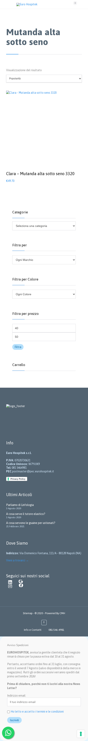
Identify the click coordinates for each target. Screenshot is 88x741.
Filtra (18, 347)
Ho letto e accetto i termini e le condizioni (37, 711)
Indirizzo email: (16, 695)
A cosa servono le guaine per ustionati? (30, 523)
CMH (62, 613)
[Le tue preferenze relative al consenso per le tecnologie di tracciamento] (81, 734)
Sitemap (28, 613)
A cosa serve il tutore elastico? (25, 514)
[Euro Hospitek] (42, 4)
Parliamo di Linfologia (20, 505)
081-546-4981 (56, 629)
